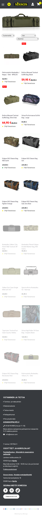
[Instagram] (11, 490)
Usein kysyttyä (11, 496)
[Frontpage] (21, 4)
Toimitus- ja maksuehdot (12, 402)
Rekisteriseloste (9, 406)
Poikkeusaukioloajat (10, 469)
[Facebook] (5, 490)
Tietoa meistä (9, 410)
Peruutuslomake (9, 419)
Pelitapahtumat (9, 414)
